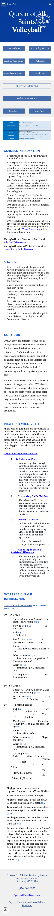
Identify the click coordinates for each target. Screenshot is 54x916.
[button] (3, 4)
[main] (27, 21)
